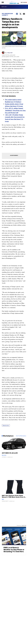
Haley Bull (9, 52)
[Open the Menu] (2, 2)
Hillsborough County (7, 14)
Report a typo (6, 425)
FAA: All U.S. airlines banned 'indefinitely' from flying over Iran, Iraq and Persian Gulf (15, 110)
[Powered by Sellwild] (24, 525)
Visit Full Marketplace (21, 435)
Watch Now (23, 2)
